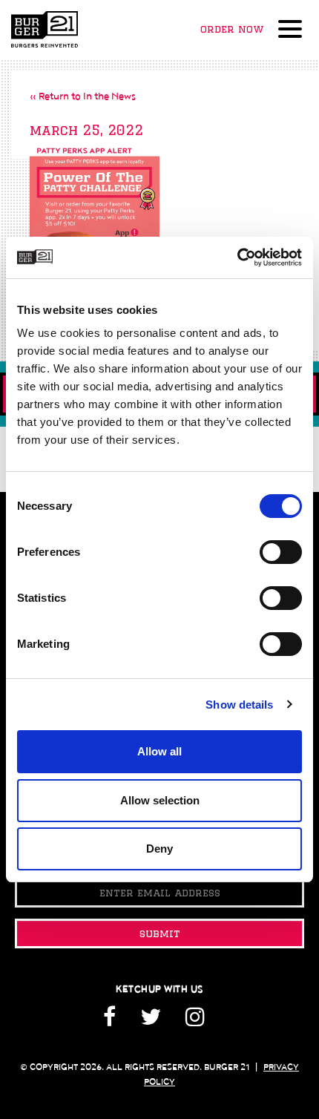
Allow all (159, 751)
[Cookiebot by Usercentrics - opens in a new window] (237, 257)
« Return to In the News (83, 96)
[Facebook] (115, 1022)
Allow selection (160, 800)
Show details (239, 704)
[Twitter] (150, 1022)
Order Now (231, 29)
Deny (159, 848)
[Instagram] (195, 1022)
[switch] (281, 552)
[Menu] (293, 30)
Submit (159, 933)
